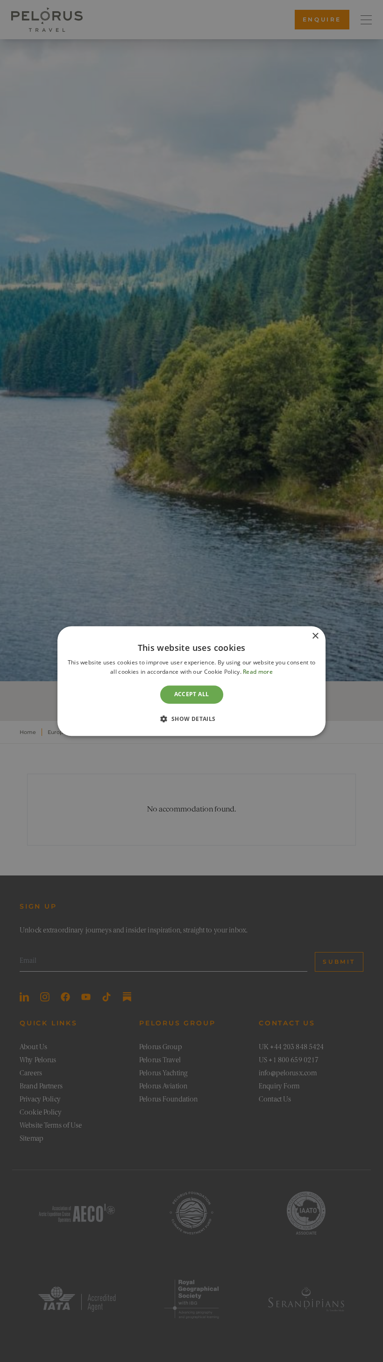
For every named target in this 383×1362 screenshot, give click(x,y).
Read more (258, 672)
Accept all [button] (191, 695)
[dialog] (191, 681)
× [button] (315, 636)
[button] (191, 718)
